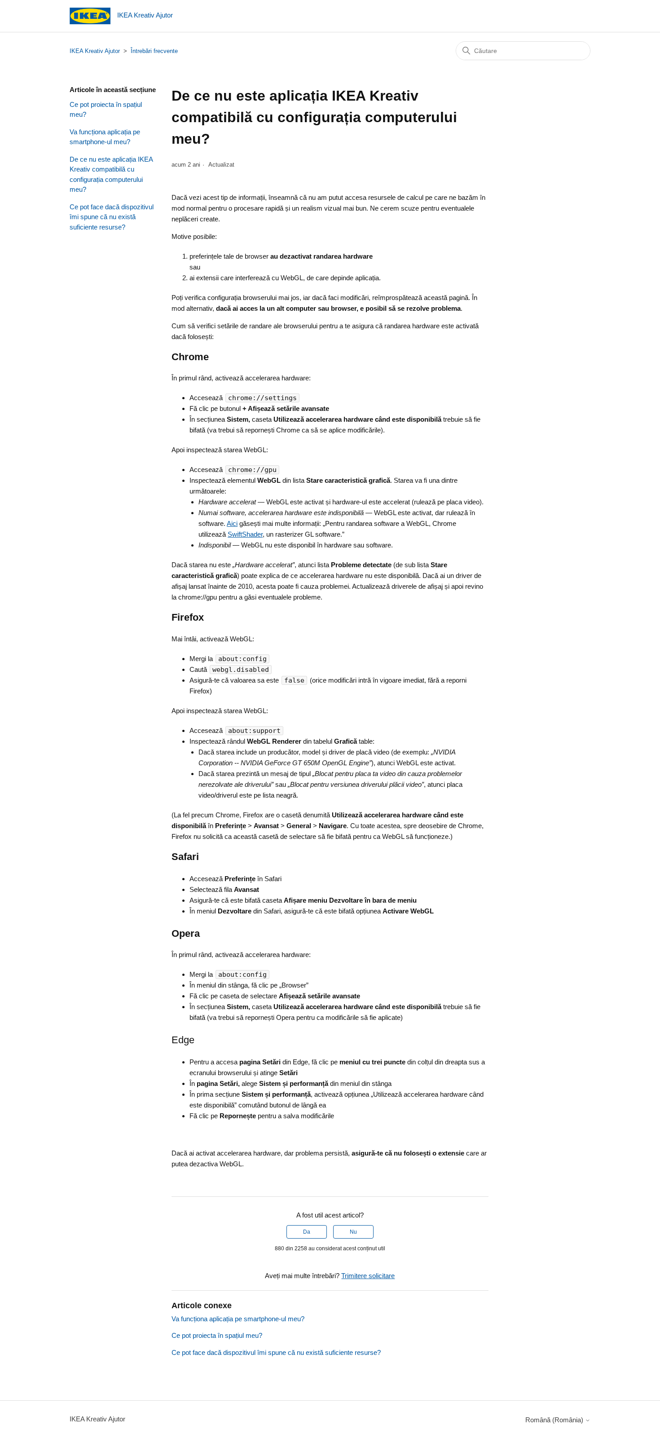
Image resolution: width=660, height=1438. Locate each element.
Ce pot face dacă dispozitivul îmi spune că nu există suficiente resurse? (112, 217)
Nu (353, 1232)
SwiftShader (245, 534)
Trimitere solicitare (368, 1275)
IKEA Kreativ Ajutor (95, 51)
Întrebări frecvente (154, 51)
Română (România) (555, 1420)
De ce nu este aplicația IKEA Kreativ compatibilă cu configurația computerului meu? (111, 174)
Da (306, 1232)
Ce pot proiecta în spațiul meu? (106, 110)
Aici (232, 523)
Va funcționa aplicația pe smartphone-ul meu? (105, 137)
